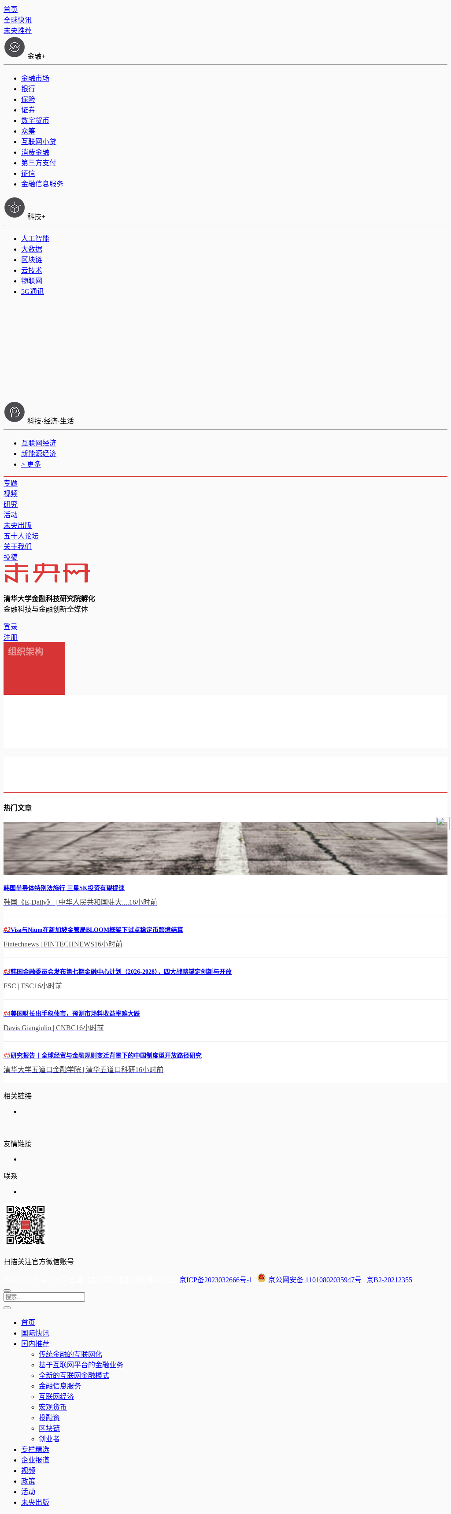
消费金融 (35, 152)
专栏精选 (35, 1449)
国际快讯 (35, 1333)
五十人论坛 (21, 536)
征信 (28, 173)
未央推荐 (18, 30)
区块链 (31, 259)
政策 (28, 1481)
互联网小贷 (38, 141)
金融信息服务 (42, 184)
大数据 (31, 249)
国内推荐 (35, 1343)
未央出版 (18, 525)
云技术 (31, 270)
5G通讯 (32, 291)
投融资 (49, 1417)
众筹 (28, 131)
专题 (11, 483)
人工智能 (35, 238)
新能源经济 (38, 453)
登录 (11, 627)
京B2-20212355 (389, 1280)
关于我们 (18, 546)
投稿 (11, 557)
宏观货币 (53, 1407)
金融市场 (35, 78)
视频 (11, 493)
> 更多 (31, 464)
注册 (11, 637)
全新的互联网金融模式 (74, 1375)
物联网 (31, 281)
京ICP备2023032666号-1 (215, 1280)
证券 (28, 110)
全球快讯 (18, 20)
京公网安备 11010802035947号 (315, 1280)
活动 (11, 515)
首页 (11, 9)
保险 (28, 99)
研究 (11, 504)
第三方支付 (38, 163)
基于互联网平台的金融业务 (81, 1365)
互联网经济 (38, 443)
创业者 (49, 1439)
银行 (28, 89)
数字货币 (35, 120)
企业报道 (35, 1460)
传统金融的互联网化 (70, 1354)
